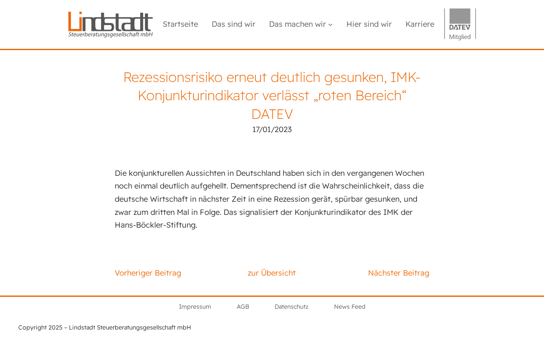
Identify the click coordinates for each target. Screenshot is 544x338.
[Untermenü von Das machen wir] (330, 24)
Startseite (180, 24)
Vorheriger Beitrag (148, 273)
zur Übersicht (272, 273)
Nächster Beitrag (398, 273)
